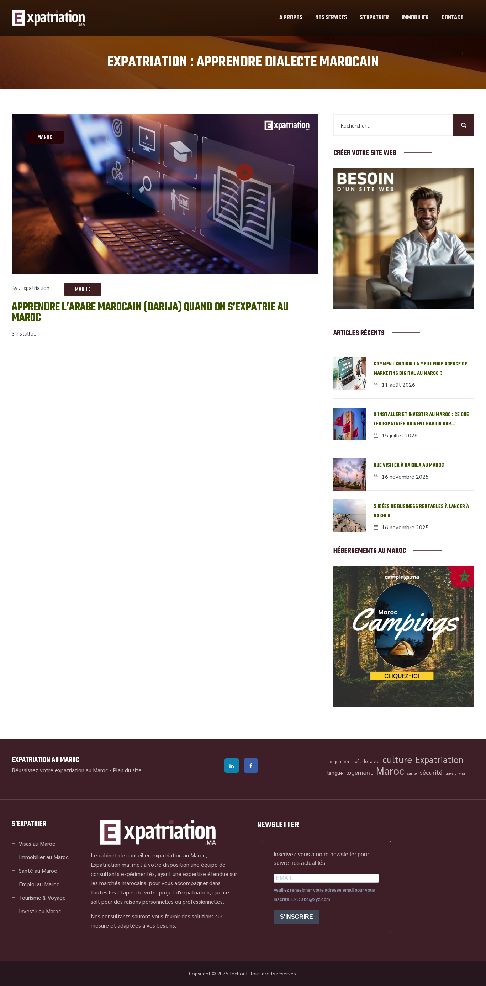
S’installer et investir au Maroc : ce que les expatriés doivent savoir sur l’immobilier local (421, 420)
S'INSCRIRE (296, 917)
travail (450, 773)
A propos (290, 17)
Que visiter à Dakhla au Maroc (409, 465)
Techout (238, 973)
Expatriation (35, 287)
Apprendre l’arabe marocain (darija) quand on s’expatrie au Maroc (150, 313)
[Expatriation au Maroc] (48, 18)
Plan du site (127, 770)
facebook (251, 765)
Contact (452, 17)
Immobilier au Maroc (44, 857)
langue (335, 772)
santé (412, 773)
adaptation (338, 761)
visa (462, 773)
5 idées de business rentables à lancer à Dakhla (421, 511)
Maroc (44, 138)
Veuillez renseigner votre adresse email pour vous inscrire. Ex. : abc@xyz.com (324, 895)
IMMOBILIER (415, 17)
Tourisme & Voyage (42, 897)
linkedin (231, 765)
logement (359, 772)
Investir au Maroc (40, 911)
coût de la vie (365, 761)
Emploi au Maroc (39, 884)
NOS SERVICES (331, 17)
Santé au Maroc (38, 870)
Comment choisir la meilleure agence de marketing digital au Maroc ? (420, 369)
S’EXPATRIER (374, 17)
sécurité (431, 772)
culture (397, 759)
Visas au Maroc (37, 843)
